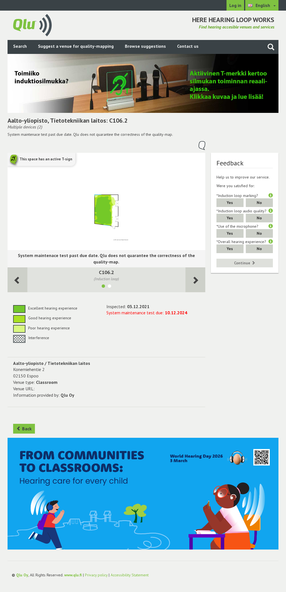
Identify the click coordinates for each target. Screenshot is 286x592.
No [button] (259, 202)
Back (26, 428)
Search (20, 46)
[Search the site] (270, 47)
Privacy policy (96, 574)
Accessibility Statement (130, 574)
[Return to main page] (32, 24)
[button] (270, 195)
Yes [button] (230, 202)
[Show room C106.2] (103, 287)
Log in (235, 5)
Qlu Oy (22, 574)
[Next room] (17, 279)
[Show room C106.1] (109, 287)
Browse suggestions (145, 46)
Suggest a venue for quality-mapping (76, 46)
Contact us (188, 46)
